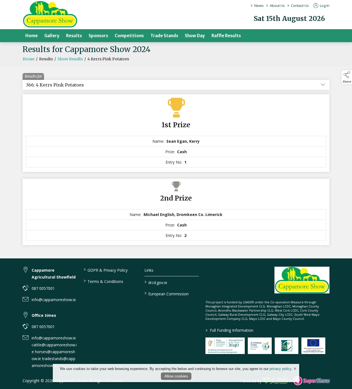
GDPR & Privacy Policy (105, 270)
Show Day (195, 35)
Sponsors (98, 35)
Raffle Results (226, 35)
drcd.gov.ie (156, 282)
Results (74, 35)
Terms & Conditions (103, 281)
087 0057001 (43, 288)
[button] (347, 77)
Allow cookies (176, 376)
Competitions (129, 35)
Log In (324, 5)
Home (31, 35)
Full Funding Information (229, 330)
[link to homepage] (50, 14)
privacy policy (280, 369)
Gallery (51, 35)
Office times (44, 315)
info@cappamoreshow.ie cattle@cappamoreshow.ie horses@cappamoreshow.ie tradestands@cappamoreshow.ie (54, 351)
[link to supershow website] (311, 380)
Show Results (70, 58)
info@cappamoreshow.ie (54, 299)
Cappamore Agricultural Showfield (54, 274)
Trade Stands (164, 35)
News (259, 5)
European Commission (167, 293)
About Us (277, 5)
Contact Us (300, 5)
